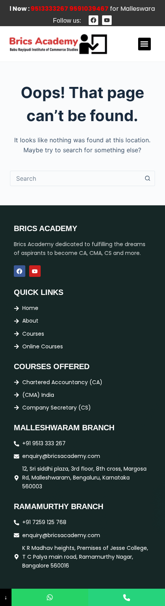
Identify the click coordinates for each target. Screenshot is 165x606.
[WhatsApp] (50, 597)
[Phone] (126, 597)
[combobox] (75, 178)
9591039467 (86, 8)
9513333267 (46, 8)
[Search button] (147, 178)
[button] (144, 44)
